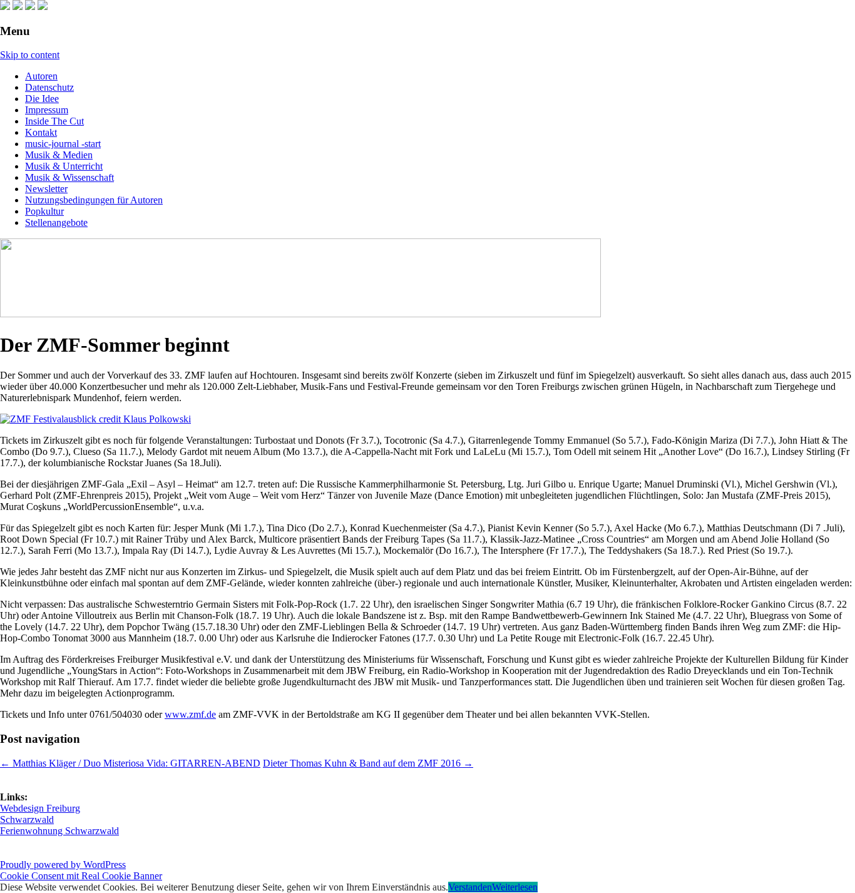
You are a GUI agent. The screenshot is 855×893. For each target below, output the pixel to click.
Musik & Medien (59, 155)
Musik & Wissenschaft (69, 177)
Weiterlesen (515, 887)
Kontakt (41, 132)
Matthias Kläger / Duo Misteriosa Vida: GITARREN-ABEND (130, 763)
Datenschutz (49, 87)
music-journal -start (63, 143)
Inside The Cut (54, 121)
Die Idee (42, 98)
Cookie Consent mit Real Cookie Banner (81, 875)
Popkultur (44, 211)
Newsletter (46, 188)
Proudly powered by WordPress (63, 864)
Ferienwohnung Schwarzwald (59, 830)
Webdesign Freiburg (40, 808)
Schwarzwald (27, 819)
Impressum (46, 110)
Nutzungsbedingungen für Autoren (94, 200)
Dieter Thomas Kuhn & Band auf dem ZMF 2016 (368, 763)
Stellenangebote (56, 222)
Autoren (41, 76)
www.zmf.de (190, 714)
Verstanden (470, 887)
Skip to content (29, 54)
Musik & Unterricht (64, 166)
